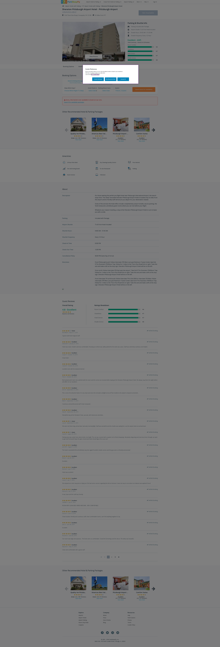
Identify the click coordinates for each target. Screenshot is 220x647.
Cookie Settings (98, 79)
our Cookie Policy (95, 74)
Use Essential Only (110, 79)
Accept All (123, 79)
